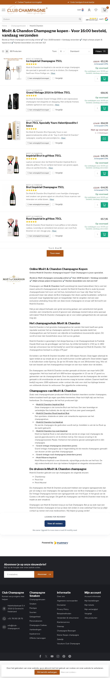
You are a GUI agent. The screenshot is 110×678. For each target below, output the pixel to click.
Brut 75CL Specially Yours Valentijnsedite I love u (52, 124)
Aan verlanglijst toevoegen (39, 78)
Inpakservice (35, 634)
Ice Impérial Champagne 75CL (44, 61)
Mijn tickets (89, 605)
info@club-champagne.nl (14, 627)
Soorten (33, 612)
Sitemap (60, 626)
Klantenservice (63, 622)
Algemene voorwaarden (67, 600)
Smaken (33, 604)
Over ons (61, 596)
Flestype (33, 608)
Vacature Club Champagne (68, 643)
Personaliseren (36, 621)
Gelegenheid (35, 616)
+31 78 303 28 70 (15, 618)
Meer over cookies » (68, 672)
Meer (53, 73)
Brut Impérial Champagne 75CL (45, 187)
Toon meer (55, 253)
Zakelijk (60, 639)
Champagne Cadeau (38, 625)
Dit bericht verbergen (47, 672)
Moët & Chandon (36, 26)
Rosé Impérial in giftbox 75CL (44, 218)
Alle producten (91, 618)
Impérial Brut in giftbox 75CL (43, 155)
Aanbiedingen (35, 629)
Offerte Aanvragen (38, 638)
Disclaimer (61, 605)
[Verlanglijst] (96, 10)
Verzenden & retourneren (68, 618)
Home (4, 26)
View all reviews (55, 523)
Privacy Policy (63, 609)
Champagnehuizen (18, 26)
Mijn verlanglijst (91, 609)
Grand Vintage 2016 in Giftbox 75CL (48, 92)
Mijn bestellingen (92, 600)
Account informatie (93, 596)
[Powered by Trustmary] (55, 542)
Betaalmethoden (64, 613)
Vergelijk (59, 78)
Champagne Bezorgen (66, 630)
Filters (99, 51)
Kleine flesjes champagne (68, 635)
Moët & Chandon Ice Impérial (49, 422)
